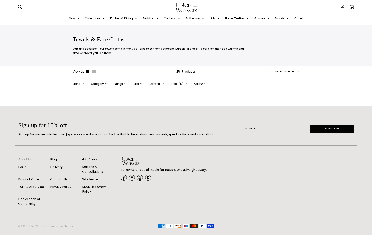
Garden (260, 18)
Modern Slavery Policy (94, 189)
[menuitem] (74, 18)
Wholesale (90, 179)
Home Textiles (235, 18)
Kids (213, 18)
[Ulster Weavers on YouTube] (140, 179)
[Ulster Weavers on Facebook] (124, 179)
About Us (25, 159)
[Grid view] (88, 72)
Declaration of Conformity (29, 201)
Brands (280, 18)
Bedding (149, 18)
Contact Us (58, 179)
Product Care (28, 179)
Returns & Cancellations (92, 169)
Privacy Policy (60, 187)
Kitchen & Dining (121, 18)
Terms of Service (31, 187)
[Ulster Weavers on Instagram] (132, 179)
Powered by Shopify (60, 226)
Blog (53, 159)
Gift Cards (90, 159)
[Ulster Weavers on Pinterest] (148, 179)
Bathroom (193, 18)
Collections (93, 18)
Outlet (298, 18)
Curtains (170, 18)
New (72, 18)
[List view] (94, 72)
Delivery (56, 167)
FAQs (22, 167)
